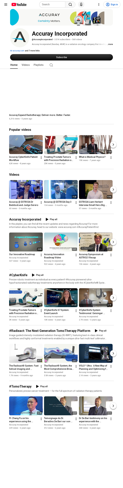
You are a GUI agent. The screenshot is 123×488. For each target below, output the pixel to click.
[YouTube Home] (19, 4)
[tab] (14, 65)
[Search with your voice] (81, 4)
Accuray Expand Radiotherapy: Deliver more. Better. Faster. (40, 115)
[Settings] (99, 4)
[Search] (70, 4)
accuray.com (18, 51)
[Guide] (6, 4)
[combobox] (53, 4)
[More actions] (41, 158)
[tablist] (61, 65)
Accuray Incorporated (18, 258)
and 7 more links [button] (32, 51)
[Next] (113, 145)
